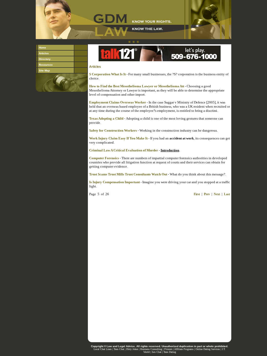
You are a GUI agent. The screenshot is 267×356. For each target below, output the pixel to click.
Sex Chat (156, 352)
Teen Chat (119, 349)
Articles (44, 53)
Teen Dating (169, 352)
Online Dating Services (208, 349)
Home (42, 47)
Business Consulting (151, 349)
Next (217, 194)
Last (227, 194)
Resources (46, 64)
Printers (168, 349)
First (197, 194)
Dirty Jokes (132, 349)
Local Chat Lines (103, 349)
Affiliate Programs (183, 349)
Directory (45, 59)
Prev (207, 194)
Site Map (44, 70)
